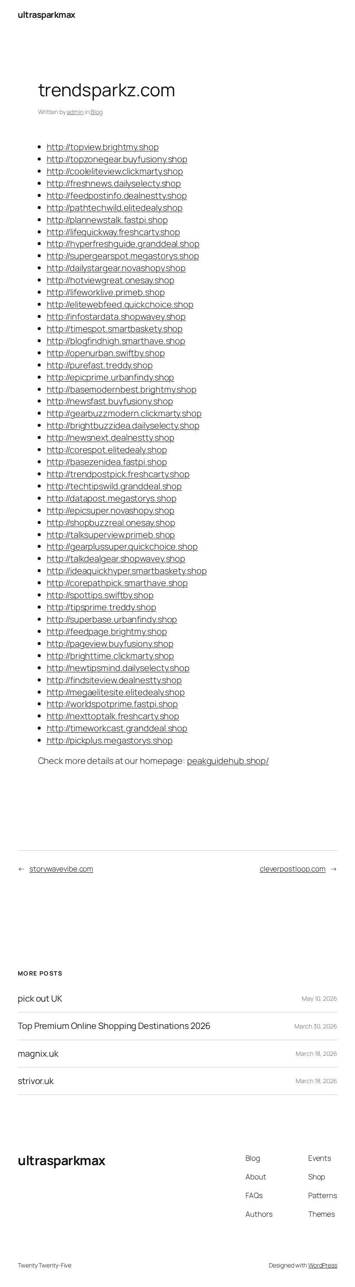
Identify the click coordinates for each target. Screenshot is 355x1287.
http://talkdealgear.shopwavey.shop (116, 558)
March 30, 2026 (315, 1026)
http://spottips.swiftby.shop (100, 595)
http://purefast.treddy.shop (100, 365)
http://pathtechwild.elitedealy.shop (115, 207)
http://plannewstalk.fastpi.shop (107, 220)
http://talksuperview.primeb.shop (111, 534)
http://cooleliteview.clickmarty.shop (115, 171)
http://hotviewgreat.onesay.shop (110, 280)
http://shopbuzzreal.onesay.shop (111, 522)
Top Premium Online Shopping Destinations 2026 (114, 1026)
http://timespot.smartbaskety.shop (115, 328)
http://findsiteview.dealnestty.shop (114, 680)
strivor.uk (36, 1081)
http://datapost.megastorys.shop (112, 498)
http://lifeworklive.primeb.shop (106, 292)
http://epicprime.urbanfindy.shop (110, 377)
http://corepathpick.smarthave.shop (117, 583)
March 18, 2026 (316, 1053)
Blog (96, 112)
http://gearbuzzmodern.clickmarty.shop (124, 413)
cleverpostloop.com (293, 869)
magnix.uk (38, 1053)
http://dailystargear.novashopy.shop (116, 268)
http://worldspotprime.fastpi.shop (112, 704)
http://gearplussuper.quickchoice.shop (122, 546)
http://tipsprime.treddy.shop (101, 607)
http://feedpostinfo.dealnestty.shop (117, 195)
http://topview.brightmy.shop (103, 147)
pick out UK (40, 998)
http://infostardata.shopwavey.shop (116, 316)
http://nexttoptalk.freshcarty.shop (113, 716)
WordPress (322, 1265)
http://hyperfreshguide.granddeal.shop (123, 243)
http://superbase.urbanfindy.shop (112, 619)
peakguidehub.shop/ (228, 760)
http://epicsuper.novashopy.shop (110, 510)
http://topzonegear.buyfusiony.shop (117, 159)
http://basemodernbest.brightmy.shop (122, 389)
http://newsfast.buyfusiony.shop (110, 401)
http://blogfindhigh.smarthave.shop (116, 341)
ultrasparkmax (46, 14)
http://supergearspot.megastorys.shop (123, 256)
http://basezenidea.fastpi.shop (107, 462)
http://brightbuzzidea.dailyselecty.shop (123, 425)
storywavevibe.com (61, 869)
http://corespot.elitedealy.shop (107, 449)
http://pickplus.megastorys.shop (110, 740)
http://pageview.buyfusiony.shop (110, 643)
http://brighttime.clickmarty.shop (110, 656)
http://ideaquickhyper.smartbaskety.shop (127, 570)
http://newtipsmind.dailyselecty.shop (118, 668)
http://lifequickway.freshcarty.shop (114, 232)
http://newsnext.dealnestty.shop (110, 437)
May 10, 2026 (319, 998)
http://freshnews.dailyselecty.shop (114, 183)
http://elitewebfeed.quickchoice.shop (120, 304)
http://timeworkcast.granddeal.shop (117, 728)
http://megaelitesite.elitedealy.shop (116, 692)
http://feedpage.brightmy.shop (107, 631)
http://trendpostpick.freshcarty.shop (118, 474)
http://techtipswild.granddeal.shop (114, 486)
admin (75, 112)
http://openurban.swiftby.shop (106, 353)
